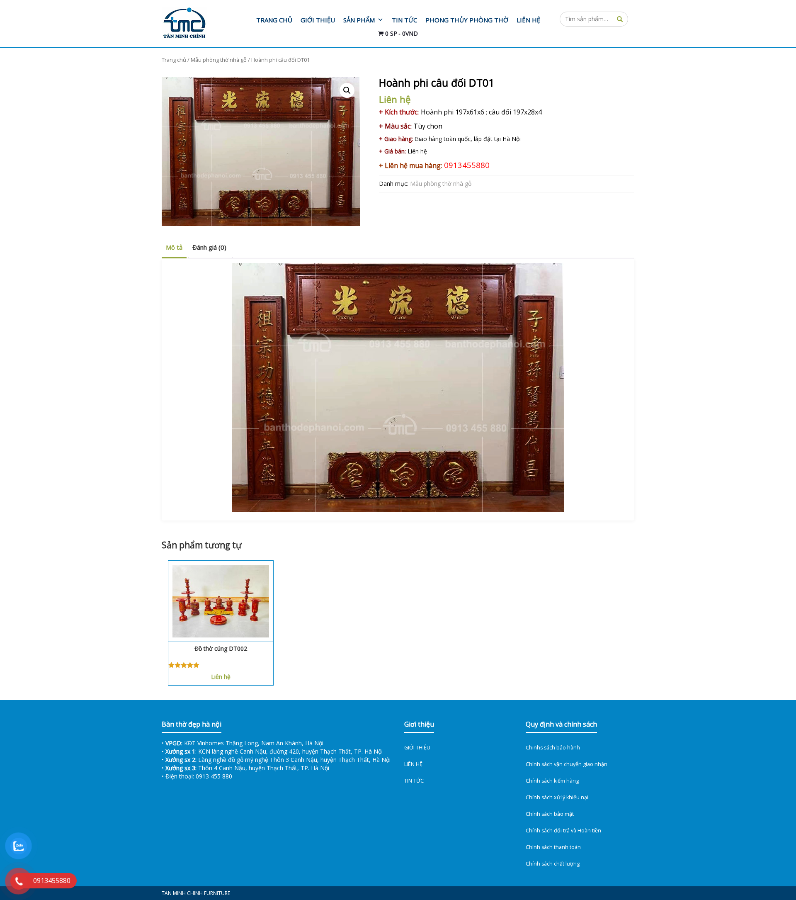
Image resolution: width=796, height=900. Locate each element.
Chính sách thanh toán (553, 847)
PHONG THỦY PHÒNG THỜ (466, 20)
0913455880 (467, 165)
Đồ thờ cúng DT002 (220, 648)
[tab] (174, 248)
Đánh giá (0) (209, 247)
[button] (347, 90)
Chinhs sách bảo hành (553, 747)
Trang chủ (274, 20)
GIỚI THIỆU (318, 20)
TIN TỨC (404, 20)
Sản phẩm (359, 20)
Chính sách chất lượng (553, 863)
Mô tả (174, 247)
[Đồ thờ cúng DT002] (220, 601)
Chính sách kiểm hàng (552, 780)
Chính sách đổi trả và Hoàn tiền (563, 830)
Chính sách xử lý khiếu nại (557, 797)
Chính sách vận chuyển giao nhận (566, 764)
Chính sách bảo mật (550, 813)
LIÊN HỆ (528, 20)
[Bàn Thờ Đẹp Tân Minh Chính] (196, 23)
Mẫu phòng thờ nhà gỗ (219, 59)
